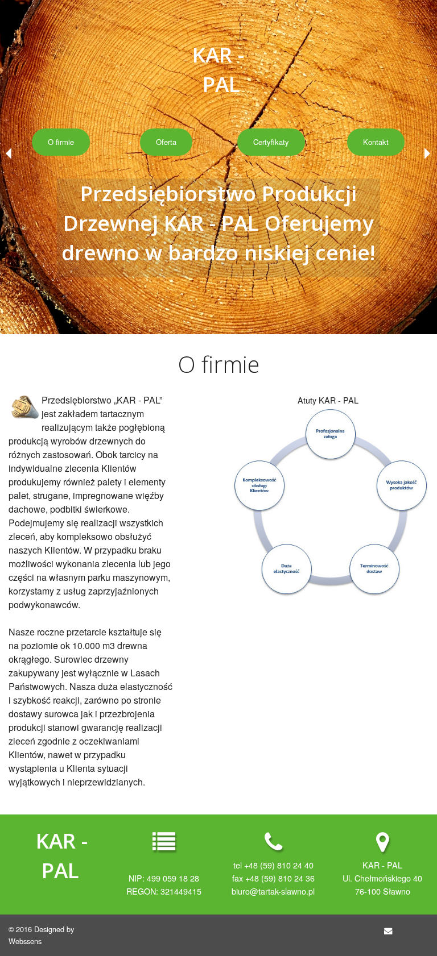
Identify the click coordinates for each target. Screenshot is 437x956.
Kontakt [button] (376, 141)
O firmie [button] (61, 141)
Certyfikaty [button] (271, 141)
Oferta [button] (166, 141)
